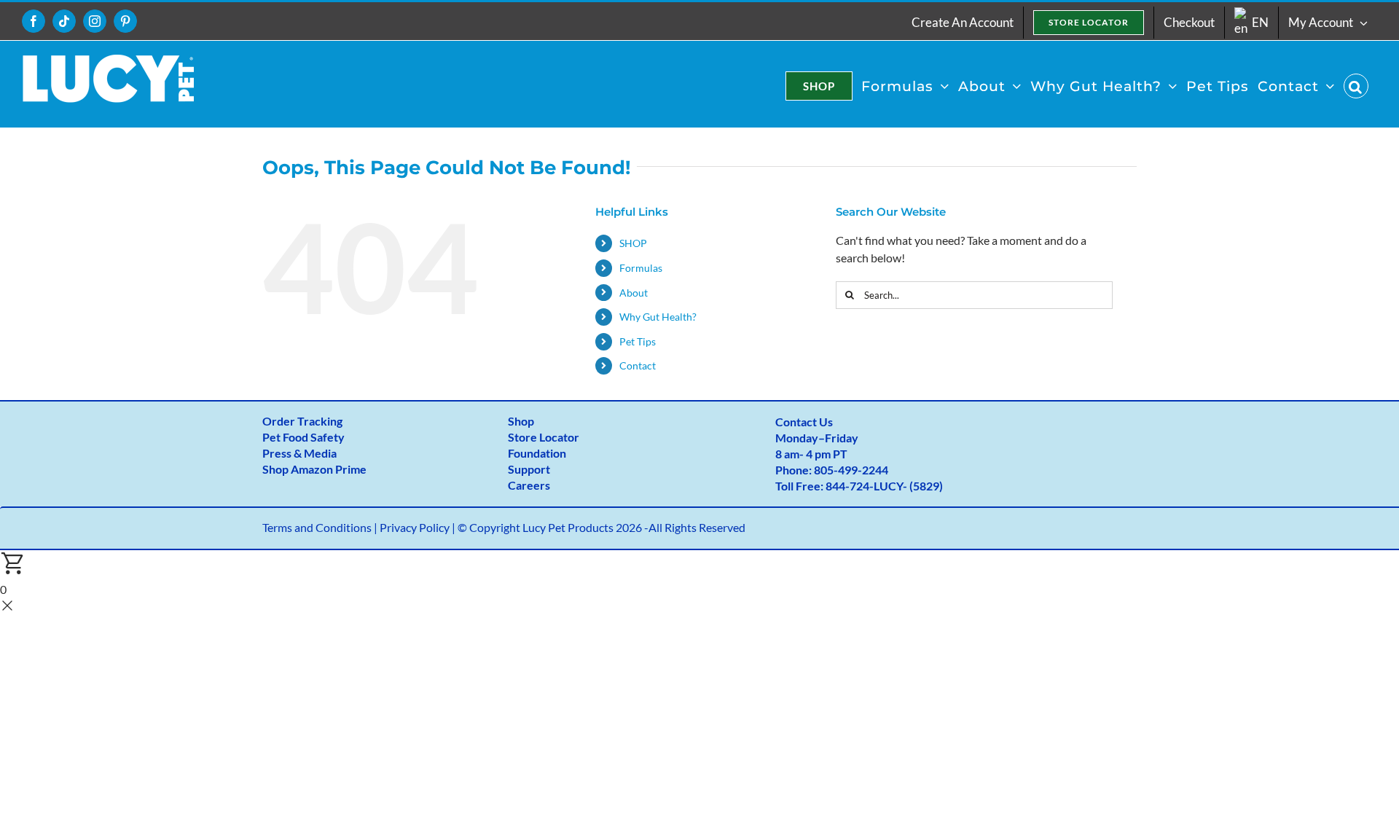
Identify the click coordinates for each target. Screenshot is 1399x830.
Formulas (640, 268)
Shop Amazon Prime (314, 469)
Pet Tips (637, 341)
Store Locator (543, 437)
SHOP (633, 243)
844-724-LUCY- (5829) (884, 486)
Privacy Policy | (419, 527)
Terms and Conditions (317, 527)
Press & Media (299, 453)
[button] (1356, 86)
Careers (529, 485)
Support (529, 469)
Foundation (537, 453)
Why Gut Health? (658, 316)
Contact (637, 365)
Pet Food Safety (303, 437)
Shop (521, 421)
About (633, 292)
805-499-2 (841, 470)
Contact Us (804, 421)
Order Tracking (302, 421)
